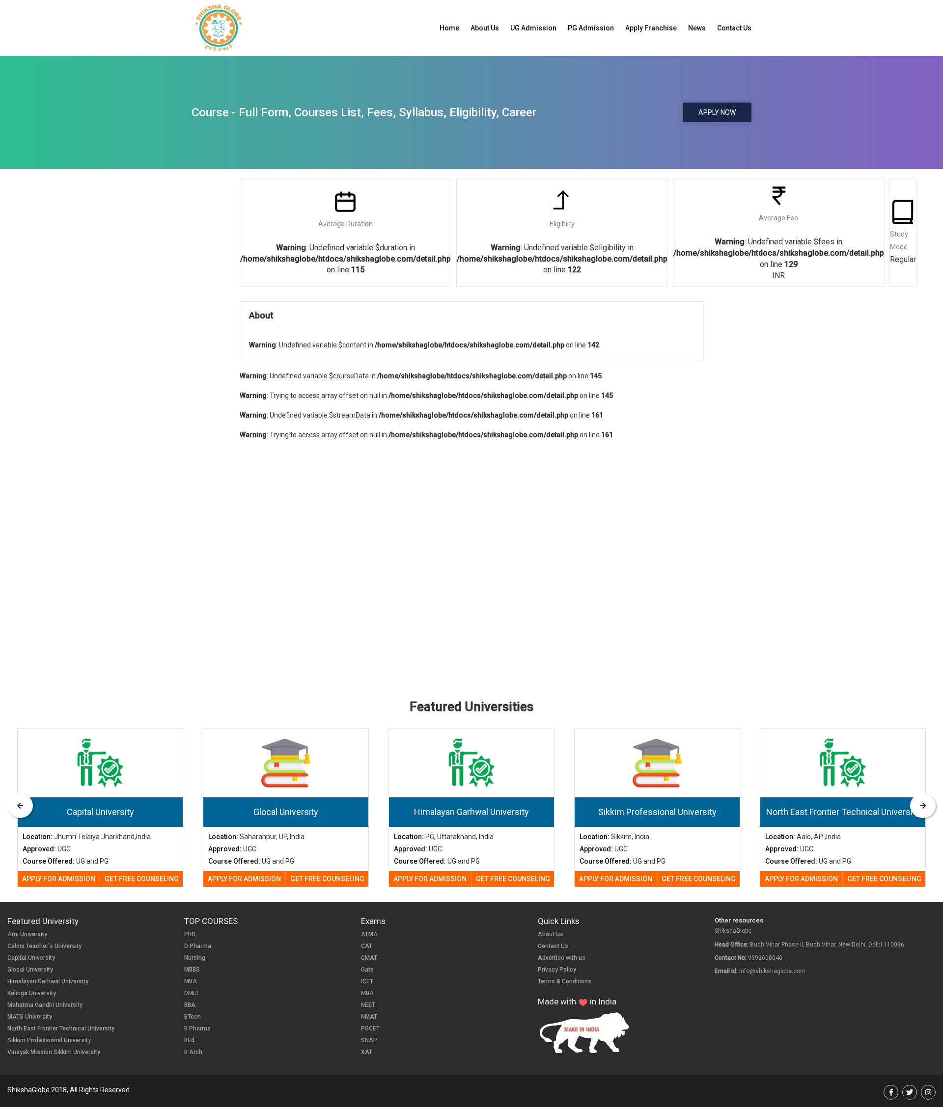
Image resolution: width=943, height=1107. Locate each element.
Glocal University (30, 969)
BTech (192, 1016)
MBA (190, 981)
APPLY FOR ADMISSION (58, 879)
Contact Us (734, 28)
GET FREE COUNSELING (142, 879)
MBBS (192, 969)
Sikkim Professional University (49, 1040)
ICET (367, 981)
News (697, 28)
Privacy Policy (557, 969)
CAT (366, 946)
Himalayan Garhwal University (47, 981)
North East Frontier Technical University (60, 1028)
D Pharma (197, 946)
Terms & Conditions (564, 981)
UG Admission (533, 28)
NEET (368, 1005)
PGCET (370, 1028)
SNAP (369, 1040)
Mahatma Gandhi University (45, 1005)
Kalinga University (31, 993)
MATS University (29, 1016)
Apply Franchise (651, 28)
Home (449, 28)
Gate (367, 969)
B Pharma (197, 1028)
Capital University (31, 957)
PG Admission (591, 28)
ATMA (369, 934)
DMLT (191, 993)
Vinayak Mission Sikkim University (53, 1052)
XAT (366, 1052)
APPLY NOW (717, 112)
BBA (189, 1005)
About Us (485, 28)
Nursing (194, 957)
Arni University (27, 934)
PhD (189, 934)
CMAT (369, 957)
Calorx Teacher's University (44, 946)
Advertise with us (561, 957)
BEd (189, 1040)
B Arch (193, 1052)
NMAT (369, 1016)
